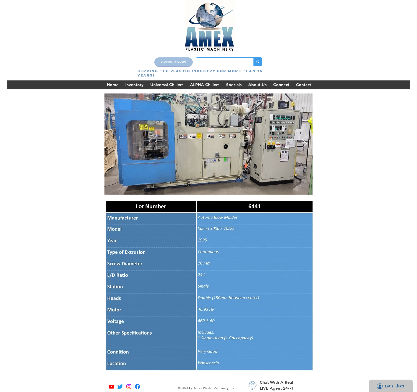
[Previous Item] (112, 144)
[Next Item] (304, 144)
